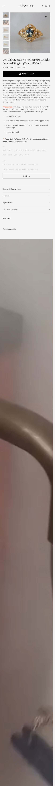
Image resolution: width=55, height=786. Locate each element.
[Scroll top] (49, 782)
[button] (4, 6)
